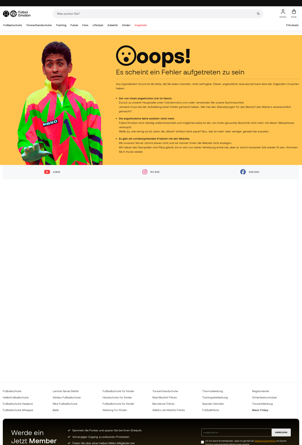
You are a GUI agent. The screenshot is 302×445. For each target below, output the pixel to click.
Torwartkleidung (262, 403)
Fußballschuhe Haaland (18, 403)
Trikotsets (292, 25)
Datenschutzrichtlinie (265, 441)
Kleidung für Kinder (115, 410)
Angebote (141, 25)
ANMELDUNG (281, 432)
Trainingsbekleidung (215, 397)
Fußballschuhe (12, 25)
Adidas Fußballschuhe (67, 397)
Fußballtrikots (210, 410)
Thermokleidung (212, 391)
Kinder (126, 25)
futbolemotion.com (176, 102)
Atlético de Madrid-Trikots (168, 410)
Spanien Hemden (213, 403)
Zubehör (112, 25)
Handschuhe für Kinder (117, 397)
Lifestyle (98, 25)
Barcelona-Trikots (163, 403)
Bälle (56, 410)
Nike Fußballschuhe (65, 403)
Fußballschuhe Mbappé (18, 410)
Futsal (74, 25)
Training (61, 25)
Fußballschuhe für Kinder (119, 391)
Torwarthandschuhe (39, 25)
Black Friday (260, 410)
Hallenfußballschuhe (15, 397)
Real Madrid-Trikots (164, 397)
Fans (85, 25)
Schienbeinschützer (264, 397)
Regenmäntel (260, 391)
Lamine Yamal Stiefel (65, 391)
